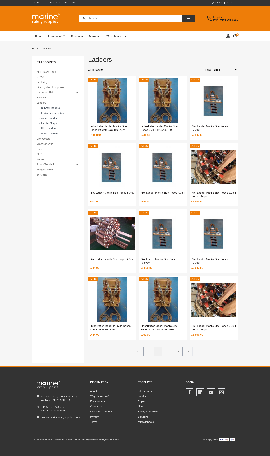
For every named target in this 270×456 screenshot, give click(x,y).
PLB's (40, 154)
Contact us (96, 406)
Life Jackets (43, 138)
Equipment (55, 36)
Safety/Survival (45, 164)
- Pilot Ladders (47, 128)
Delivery (38, 3)
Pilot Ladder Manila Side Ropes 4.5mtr (112, 259)
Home (38, 36)
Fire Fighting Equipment (50, 87)
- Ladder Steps (48, 123)
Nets (39, 148)
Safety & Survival (148, 411)
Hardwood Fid (45, 92)
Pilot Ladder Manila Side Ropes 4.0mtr (163, 192)
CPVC (40, 76)
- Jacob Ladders (48, 118)
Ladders (41, 102)
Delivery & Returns (101, 411)
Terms (93, 421)
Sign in (219, 3)
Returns (49, 3)
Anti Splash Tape (46, 71)
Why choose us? (116, 36)
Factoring (42, 82)
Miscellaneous (45, 143)
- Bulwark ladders (49, 107)
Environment (97, 401)
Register (231, 3)
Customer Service (66, 3)
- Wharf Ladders (48, 133)
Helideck (41, 97)
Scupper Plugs (45, 169)
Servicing (77, 36)
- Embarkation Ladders (52, 112)
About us (94, 36)
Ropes (40, 159)
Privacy (94, 416)
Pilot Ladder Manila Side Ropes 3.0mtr (112, 192)
